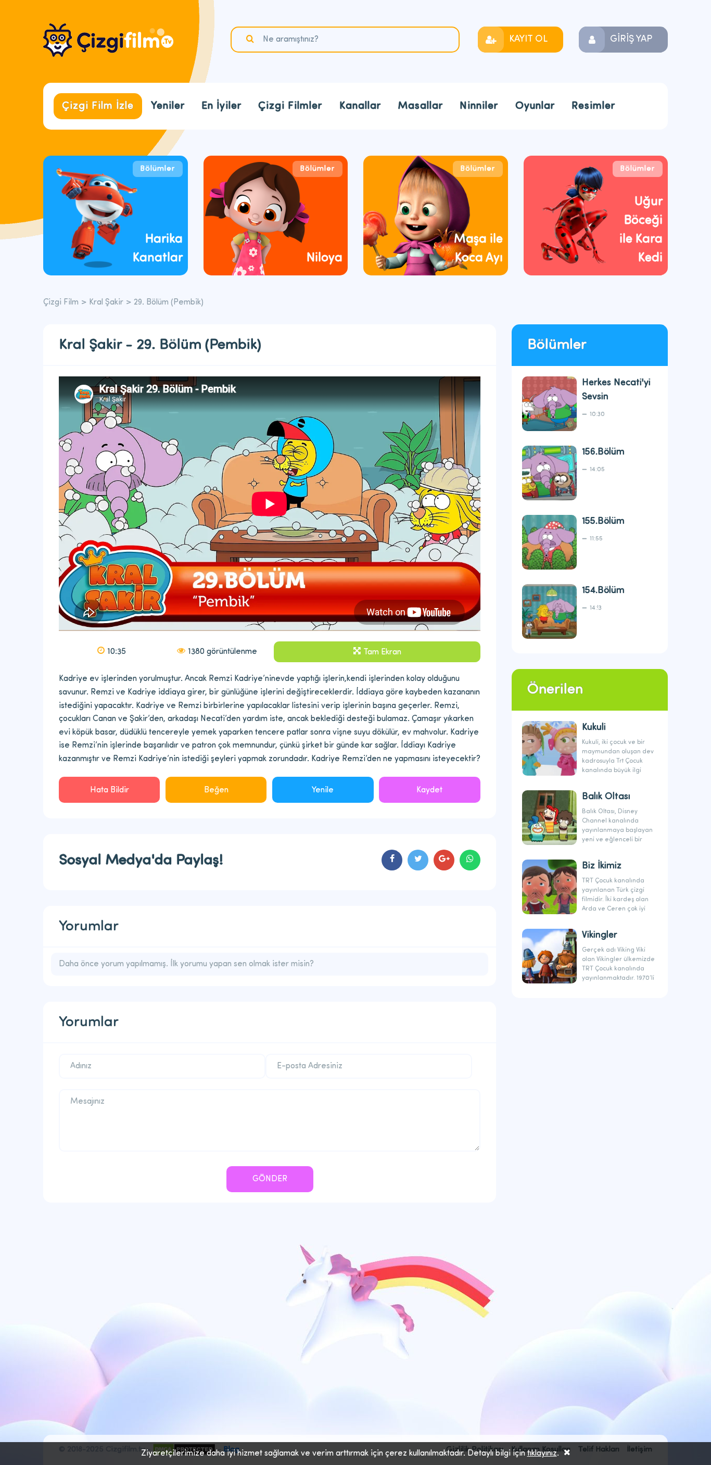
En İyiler (221, 106)
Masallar (420, 106)
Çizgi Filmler (290, 106)
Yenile (323, 790)
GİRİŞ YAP (631, 39)
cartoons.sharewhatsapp (470, 860)
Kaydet (429, 790)
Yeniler (168, 106)
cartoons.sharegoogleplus (444, 860)
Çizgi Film (108, 40)
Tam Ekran (382, 652)
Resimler (593, 106)
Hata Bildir (109, 790)
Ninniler (479, 106)
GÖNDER (269, 1179)
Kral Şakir (106, 302)
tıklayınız (542, 1453)
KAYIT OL (528, 39)
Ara (251, 39)
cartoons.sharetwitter (418, 860)
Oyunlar (535, 106)
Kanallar (360, 106)
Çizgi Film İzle (98, 106)
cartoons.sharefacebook (392, 860)
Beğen (216, 790)
